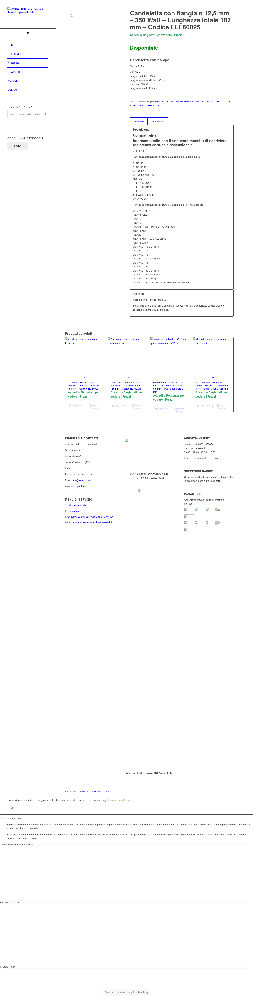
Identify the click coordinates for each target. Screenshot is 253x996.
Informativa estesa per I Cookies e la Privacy (89, 516)
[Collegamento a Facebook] (219, 791)
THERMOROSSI (153, 105)
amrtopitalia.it (78, 486)
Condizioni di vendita (76, 505)
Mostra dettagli (94, 407)
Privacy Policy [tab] (8, 966)
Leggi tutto (77, 405)
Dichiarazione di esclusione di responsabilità (88, 522)
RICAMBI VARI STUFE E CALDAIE (216, 101)
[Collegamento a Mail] (231, 791)
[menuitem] (27, 45)
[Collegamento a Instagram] (225, 791)
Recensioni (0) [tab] (157, 121)
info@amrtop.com (82, 480)
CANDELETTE (162, 101)
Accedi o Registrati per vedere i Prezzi (156, 35)
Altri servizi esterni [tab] (10, 902)
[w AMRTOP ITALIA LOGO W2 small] (27, 14)
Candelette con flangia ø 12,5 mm (185, 101)
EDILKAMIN (139, 105)
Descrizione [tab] (139, 121)
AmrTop (85, 791)
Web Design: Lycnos (100, 791)
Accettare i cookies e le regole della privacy (126, 992)
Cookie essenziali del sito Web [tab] (16, 844)
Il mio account (72, 511)
